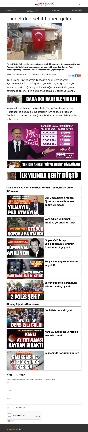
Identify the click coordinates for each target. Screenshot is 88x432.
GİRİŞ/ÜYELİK (77, 10)
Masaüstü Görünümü (14, 429)
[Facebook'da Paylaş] (76, 75)
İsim (8, 382)
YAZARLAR (55, 10)
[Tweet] (73, 75)
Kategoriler (32, 11)
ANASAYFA (10, 10)
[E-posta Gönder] (70, 75)
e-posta (9, 390)
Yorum (9, 398)
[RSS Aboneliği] (79, 75)
